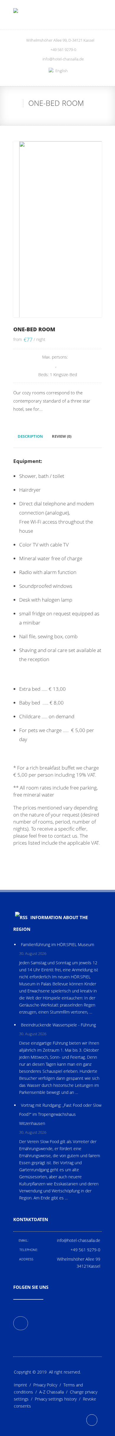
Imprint (23, 1385)
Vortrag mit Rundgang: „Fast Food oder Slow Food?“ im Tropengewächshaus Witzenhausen (60, 1114)
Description (30, 436)
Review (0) (61, 436)
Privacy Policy (48, 1385)
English (62, 70)
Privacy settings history (59, 1399)
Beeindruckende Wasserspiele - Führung (58, 1025)
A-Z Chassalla (54, 1392)
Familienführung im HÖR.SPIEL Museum (57, 944)
